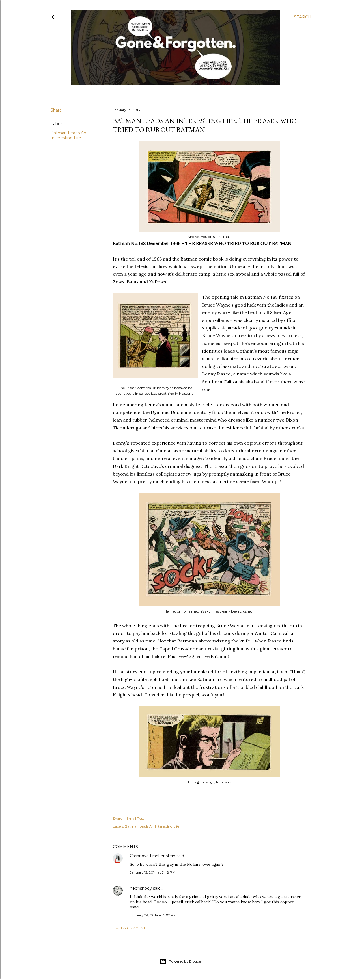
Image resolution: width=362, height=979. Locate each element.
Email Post (135, 818)
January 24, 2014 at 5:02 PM (153, 915)
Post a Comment (129, 928)
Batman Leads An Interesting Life (68, 135)
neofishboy (141, 888)
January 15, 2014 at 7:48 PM (152, 872)
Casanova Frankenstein (152, 855)
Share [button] (56, 110)
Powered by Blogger (185, 961)
